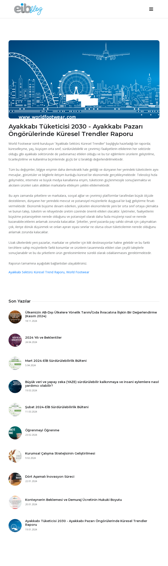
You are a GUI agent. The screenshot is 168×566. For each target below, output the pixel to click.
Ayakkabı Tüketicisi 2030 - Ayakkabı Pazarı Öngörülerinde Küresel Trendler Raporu (86, 523)
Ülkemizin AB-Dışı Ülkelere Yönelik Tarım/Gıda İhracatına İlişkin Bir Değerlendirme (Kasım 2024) (91, 314)
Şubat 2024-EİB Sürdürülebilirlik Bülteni (57, 407)
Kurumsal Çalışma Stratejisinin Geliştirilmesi (60, 453)
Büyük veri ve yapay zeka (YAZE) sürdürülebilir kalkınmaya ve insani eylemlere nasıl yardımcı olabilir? (92, 384)
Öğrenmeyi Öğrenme (42, 430)
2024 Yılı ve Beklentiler (43, 338)
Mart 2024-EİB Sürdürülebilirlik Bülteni (56, 361)
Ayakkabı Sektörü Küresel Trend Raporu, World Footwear (49, 272)
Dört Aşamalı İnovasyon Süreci (49, 477)
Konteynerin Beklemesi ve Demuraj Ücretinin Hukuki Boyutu (73, 500)
